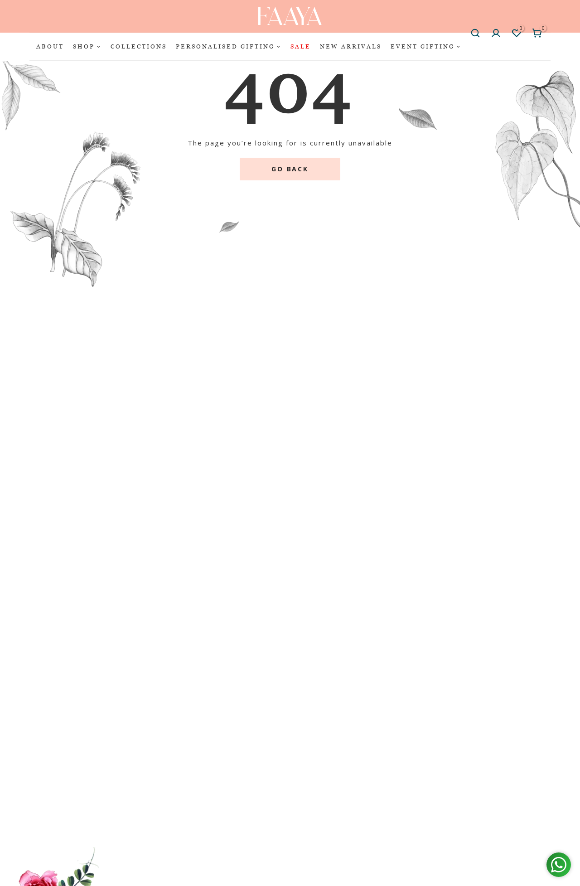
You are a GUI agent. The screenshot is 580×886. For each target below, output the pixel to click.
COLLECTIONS (139, 46)
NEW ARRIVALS (351, 46)
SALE (300, 46)
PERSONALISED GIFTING (225, 46)
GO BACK (290, 169)
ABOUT (50, 46)
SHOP (84, 46)
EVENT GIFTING (422, 46)
